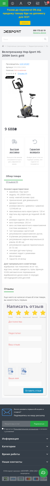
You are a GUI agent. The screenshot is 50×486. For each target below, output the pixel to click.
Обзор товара (13, 176)
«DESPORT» (25, 471)
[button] (21, 3)
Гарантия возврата (35, 151)
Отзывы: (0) (22, 73)
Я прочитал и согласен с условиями (25, 430)
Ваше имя (14, 378)
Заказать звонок (39, 33)
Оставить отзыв (33, 390)
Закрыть (25, 23)
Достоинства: (15, 321)
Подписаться (39, 424)
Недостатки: (15, 333)
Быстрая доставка (14, 151)
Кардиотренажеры (36, 46)
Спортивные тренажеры (16, 46)
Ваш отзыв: (14, 344)
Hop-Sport (24, 64)
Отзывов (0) (12, 182)
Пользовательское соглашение (25, 429)
